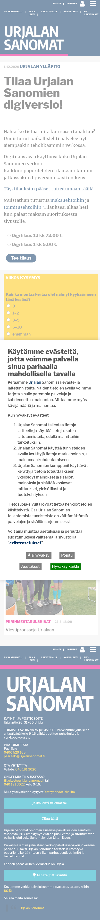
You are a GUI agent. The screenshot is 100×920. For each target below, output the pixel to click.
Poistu (67, 555)
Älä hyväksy (39, 555)
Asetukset (30, 566)
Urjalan (34, 382)
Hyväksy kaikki (65, 566)
